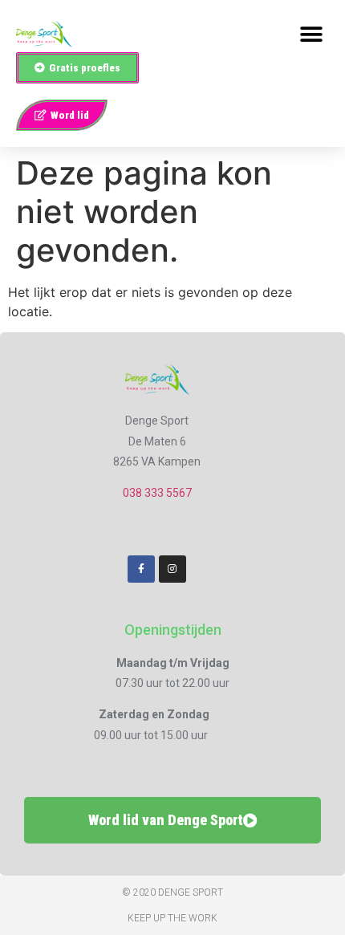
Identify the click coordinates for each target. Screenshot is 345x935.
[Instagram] (172, 569)
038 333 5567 (157, 492)
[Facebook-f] (141, 569)
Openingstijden (172, 629)
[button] (311, 34)
